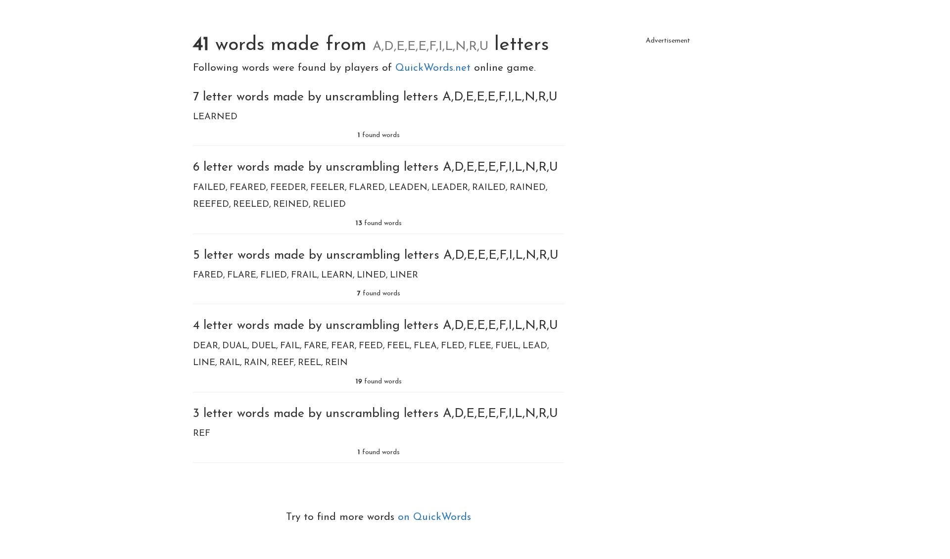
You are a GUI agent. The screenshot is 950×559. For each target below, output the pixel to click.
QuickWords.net (434, 68)
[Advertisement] (668, 118)
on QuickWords (434, 517)
